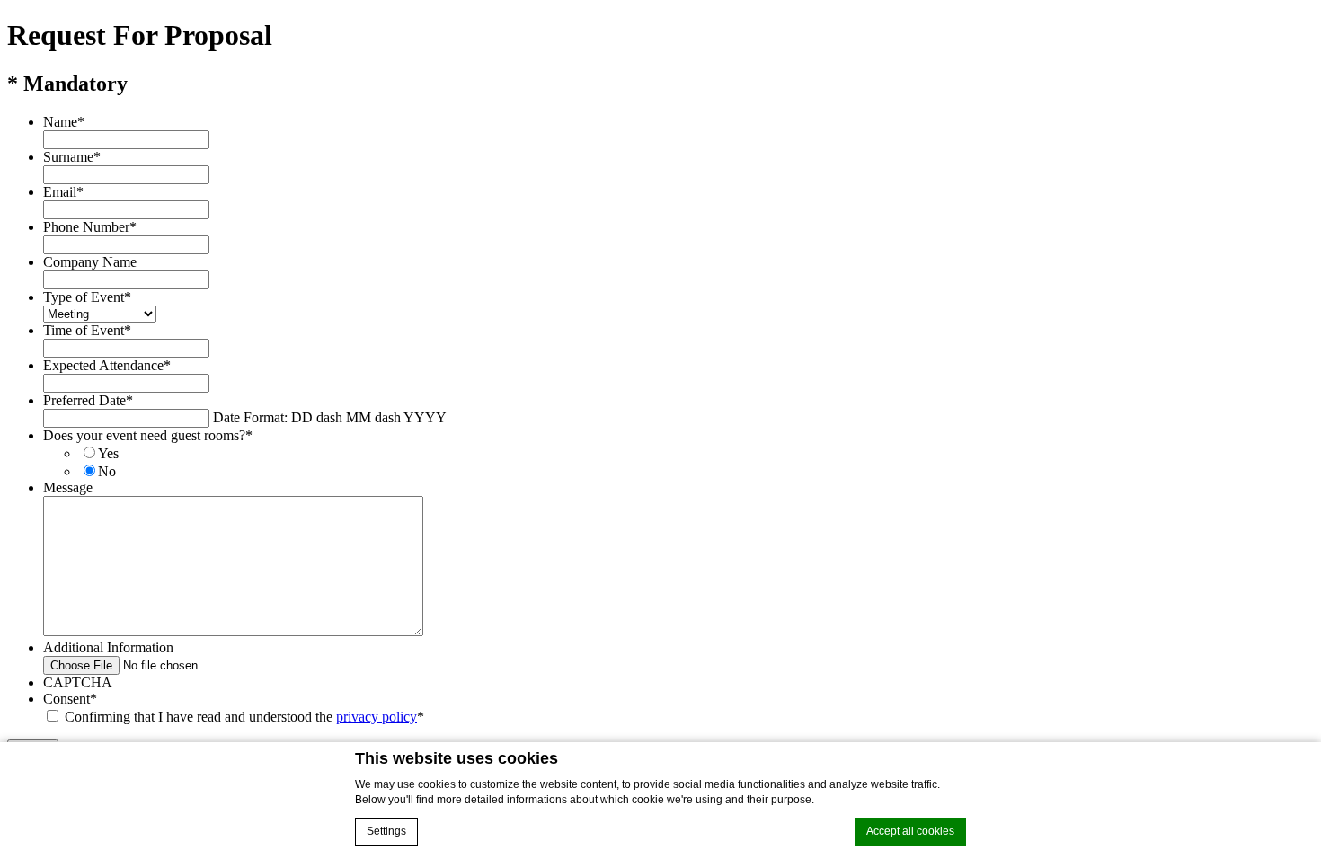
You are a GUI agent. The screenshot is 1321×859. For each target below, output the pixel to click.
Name (63, 121)
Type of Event (87, 297)
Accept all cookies (910, 831)
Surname (72, 156)
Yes (108, 453)
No (107, 471)
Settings (386, 831)
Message (68, 487)
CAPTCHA (77, 682)
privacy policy (376, 716)
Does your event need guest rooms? (148, 435)
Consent (70, 698)
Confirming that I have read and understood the (241, 716)
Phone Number (90, 227)
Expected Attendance (107, 365)
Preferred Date (88, 400)
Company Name (90, 262)
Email (63, 191)
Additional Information (108, 647)
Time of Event (87, 330)
